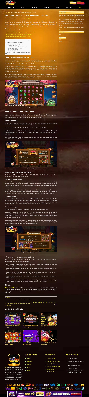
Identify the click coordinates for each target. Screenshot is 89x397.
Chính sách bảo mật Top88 (53, 361)
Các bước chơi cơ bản (13, 45)
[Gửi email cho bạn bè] (27, 18)
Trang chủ (11, 7)
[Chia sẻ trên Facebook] (24, 18)
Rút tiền (28, 367)
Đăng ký (28, 358)
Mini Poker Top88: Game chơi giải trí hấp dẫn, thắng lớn (19, 34)
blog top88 (8, 297)
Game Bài (46, 7)
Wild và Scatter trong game (15, 50)
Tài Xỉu (22, 7)
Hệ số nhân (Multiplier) (14, 49)
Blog (80, 7)
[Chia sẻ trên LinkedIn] (29, 18)
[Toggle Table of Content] (28, 41)
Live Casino (34, 7)
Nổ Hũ (57, 7)
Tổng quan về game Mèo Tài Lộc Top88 (15, 42)
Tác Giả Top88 (50, 372)
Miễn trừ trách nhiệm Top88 (53, 366)
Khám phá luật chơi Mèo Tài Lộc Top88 (14, 44)
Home (6, 12)
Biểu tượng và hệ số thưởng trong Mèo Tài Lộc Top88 (19, 52)
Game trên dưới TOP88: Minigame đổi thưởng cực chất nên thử (20, 32)
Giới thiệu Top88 (51, 358)
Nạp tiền (29, 364)
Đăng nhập (29, 361)
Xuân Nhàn (21, 18)
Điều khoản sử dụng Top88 (53, 364)
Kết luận (8, 53)
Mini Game (69, 7)
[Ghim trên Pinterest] (28, 18)
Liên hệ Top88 (50, 369)
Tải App (28, 370)
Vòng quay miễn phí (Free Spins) (16, 48)
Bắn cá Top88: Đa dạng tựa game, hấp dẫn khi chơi (18, 36)
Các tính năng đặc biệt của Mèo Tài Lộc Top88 (18, 46)
